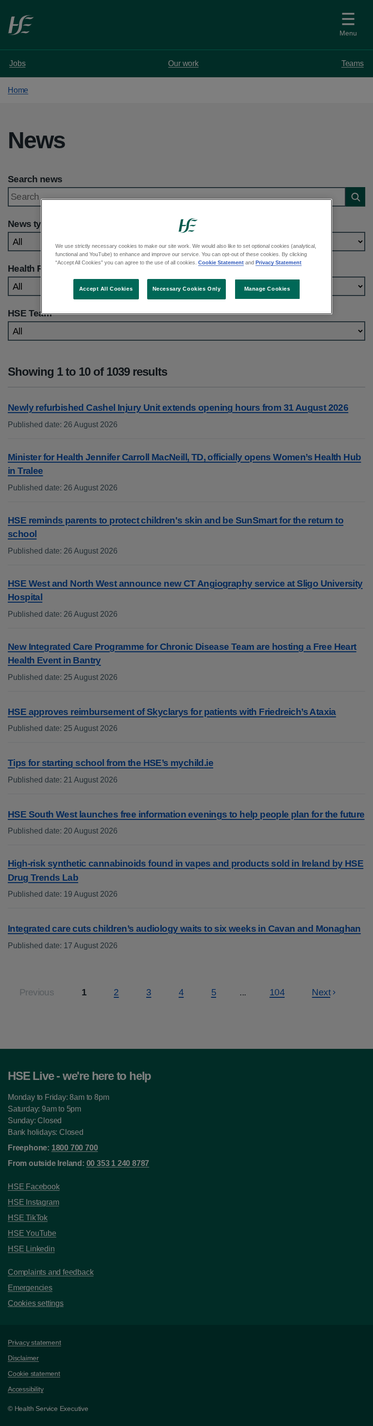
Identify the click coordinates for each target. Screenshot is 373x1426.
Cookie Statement (221, 262)
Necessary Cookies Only (187, 289)
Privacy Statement (278, 262)
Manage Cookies (267, 289)
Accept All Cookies (106, 289)
